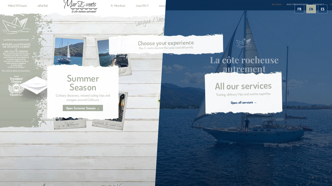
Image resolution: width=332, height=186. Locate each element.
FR (299, 9)
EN (311, 9)
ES (322, 9)
